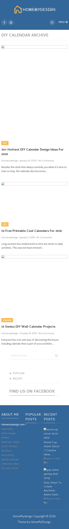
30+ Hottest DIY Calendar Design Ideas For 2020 (32, 152)
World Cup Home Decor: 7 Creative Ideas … (52, 448)
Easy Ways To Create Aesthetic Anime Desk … (53, 489)
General (7, 320)
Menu (62, 22)
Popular (18, 373)
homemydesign (9, 160)
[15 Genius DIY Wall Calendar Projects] (34, 288)
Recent (18, 379)
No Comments (46, 160)
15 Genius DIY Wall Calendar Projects (28, 327)
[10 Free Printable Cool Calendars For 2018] (34, 204)
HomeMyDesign (41, 522)
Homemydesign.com (13, 425)
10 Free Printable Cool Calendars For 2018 (31, 231)
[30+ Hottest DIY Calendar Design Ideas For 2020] (34, 95)
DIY (5, 142)
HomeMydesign (22, 516)
